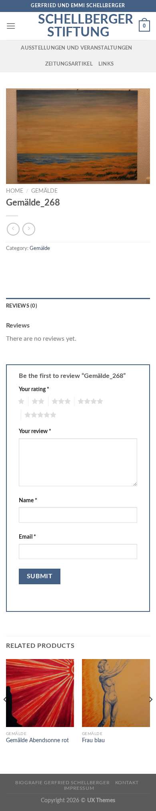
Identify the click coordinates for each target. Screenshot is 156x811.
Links (106, 64)
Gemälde (44, 191)
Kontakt (127, 782)
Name (28, 500)
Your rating (34, 389)
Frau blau (93, 740)
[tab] (78, 306)
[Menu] (11, 26)
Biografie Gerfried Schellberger (62, 782)
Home (14, 191)
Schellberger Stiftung (78, 26)
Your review (35, 431)
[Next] (150, 715)
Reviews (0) (21, 306)
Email (27, 537)
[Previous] (6, 715)
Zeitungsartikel (69, 64)
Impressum (79, 788)
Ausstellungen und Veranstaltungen (76, 48)
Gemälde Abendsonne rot (37, 740)
